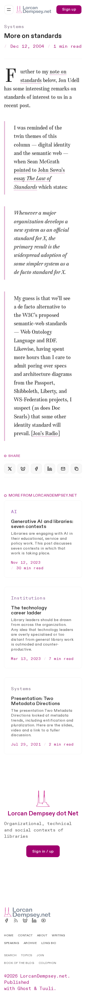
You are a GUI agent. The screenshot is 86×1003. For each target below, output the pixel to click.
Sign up (69, 9)
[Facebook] (6, 920)
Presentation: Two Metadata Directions (35, 701)
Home (8, 935)
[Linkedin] (34, 920)
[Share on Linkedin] (49, 469)
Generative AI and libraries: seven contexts (42, 524)
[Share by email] (62, 469)
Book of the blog (19, 963)
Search (10, 955)
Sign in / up (43, 851)
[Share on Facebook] (36, 469)
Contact (25, 935)
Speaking (11, 943)
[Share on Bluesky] (22, 469)
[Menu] (9, 9)
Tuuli (46, 988)
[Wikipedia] (52, 920)
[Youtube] (43, 920)
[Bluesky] (25, 920)
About (42, 935)
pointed (22, 170)
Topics (26, 955)
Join (40, 955)
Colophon (47, 963)
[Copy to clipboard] (76, 469)
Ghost (24, 988)
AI (14, 512)
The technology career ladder (29, 610)
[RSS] (15, 920)
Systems (14, 27)
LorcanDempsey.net (43, 976)
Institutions (28, 598)
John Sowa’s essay (39, 179)
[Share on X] (9, 469)
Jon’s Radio (45, 433)
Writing (58, 935)
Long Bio (48, 943)
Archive (30, 943)
